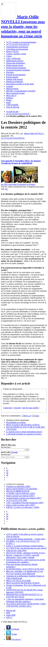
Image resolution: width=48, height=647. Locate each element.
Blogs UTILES (12, 51)
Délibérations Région (14, 61)
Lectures (9, 86)
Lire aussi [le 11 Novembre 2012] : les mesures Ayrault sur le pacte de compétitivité (21, 162)
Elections (10, 72)
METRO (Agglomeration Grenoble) (20, 91)
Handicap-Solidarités (14, 82)
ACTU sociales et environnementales (21, 42)
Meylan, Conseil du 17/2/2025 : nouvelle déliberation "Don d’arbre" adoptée (22, 556)
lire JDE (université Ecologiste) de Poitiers (18, 184)
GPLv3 (9, 617)
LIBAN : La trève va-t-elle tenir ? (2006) (22, 507)
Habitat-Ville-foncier (14, 79)
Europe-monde (12, 77)
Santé (8, 102)
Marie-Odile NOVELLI (34, 133)
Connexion (7, 408)
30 (7, 475)
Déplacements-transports (16, 68)
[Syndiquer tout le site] (1, 644)
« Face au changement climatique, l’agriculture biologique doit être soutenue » (25, 600)
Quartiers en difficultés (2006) (18, 486)
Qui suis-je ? (16, 639)
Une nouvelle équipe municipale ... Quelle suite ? (26, 539)
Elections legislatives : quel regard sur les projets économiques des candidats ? (25, 561)
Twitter (14, 634)
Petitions (9, 98)
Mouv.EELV (11, 95)
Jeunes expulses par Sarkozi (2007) (20, 496)
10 (7, 470)
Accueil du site (12, 111)
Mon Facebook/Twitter (15, 93)
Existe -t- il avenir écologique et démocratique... (25, 546)
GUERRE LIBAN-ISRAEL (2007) (20, 493)
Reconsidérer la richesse (16, 422)
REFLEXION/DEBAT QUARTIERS (21, 489)
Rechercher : (6, 447)
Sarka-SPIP (10, 615)
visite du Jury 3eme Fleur (16, 550)
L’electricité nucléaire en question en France (24, 434)
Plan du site (10, 610)
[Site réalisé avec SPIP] (2, 644)
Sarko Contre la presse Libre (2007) (20, 505)
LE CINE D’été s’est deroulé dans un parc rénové (26, 548)
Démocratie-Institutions (15, 63)
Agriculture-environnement (17, 49)
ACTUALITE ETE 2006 (16, 500)
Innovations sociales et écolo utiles (20, 84)
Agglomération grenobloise (17, 47)
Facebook (15, 629)
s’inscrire (17, 408)
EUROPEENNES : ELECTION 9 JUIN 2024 (25, 569)
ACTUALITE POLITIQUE (17, 44)
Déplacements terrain (14, 65)
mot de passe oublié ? (30, 408)
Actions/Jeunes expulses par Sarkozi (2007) (23, 498)
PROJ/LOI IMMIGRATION (18, 491)
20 (7, 473)
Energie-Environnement (15, 75)
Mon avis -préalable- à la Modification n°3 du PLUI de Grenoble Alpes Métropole (24, 572)
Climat (9, 56)
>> (27, 450)
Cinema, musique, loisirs (16, 54)
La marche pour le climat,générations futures (24, 432)
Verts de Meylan (12, 107)
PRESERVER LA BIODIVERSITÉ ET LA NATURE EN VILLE (24, 595)
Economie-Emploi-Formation (18, 70)
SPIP (8, 613)
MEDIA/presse (12, 88)
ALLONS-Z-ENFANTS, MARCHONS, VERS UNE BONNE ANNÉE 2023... (26, 605)
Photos (9, 100)
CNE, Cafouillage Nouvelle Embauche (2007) (25, 503)
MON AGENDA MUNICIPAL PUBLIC (23, 425)
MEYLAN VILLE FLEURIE (18, 581)
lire (6, 189)
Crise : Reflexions (13, 58)
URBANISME (12, 105)
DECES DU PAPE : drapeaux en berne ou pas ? (25, 553)
